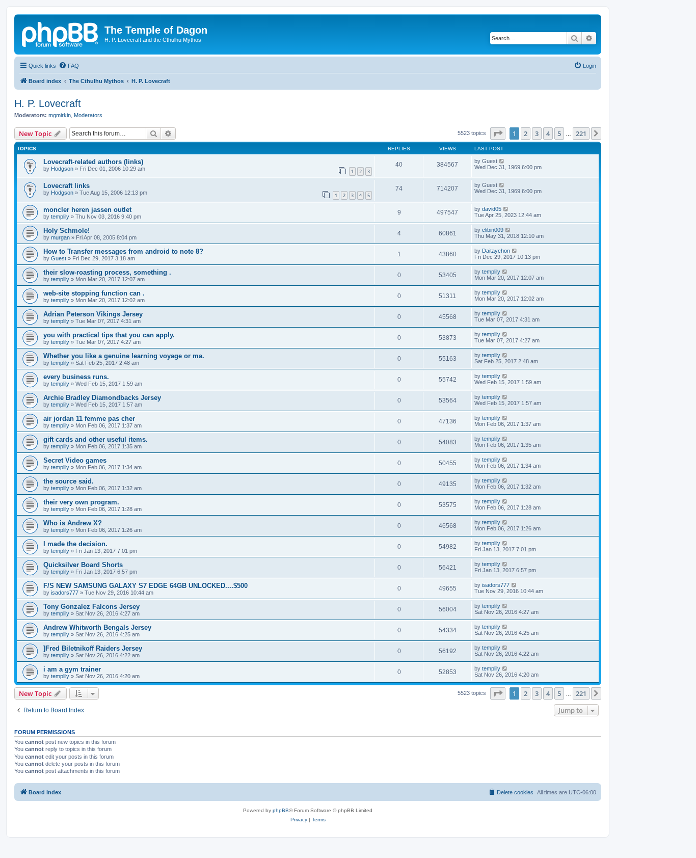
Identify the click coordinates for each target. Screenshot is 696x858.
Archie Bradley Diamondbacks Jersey (102, 397)
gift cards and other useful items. (95, 439)
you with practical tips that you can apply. (109, 335)
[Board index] (60, 33)
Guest (58, 258)
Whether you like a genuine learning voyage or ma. (123, 356)
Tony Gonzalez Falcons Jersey (91, 606)
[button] (497, 133)
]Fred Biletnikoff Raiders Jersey (92, 648)
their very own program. (81, 502)
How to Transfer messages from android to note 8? (123, 251)
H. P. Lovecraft (47, 103)
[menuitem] (69, 66)
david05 (491, 209)
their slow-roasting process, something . (107, 272)
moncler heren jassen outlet (87, 209)
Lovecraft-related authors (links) (93, 162)
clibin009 (492, 230)
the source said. (68, 481)
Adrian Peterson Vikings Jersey (93, 314)
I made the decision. (75, 544)
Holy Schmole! (66, 230)
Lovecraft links (66, 186)
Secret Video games (74, 460)
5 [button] (559, 133)
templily (60, 216)
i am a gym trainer (72, 669)
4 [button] (548, 133)
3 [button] (537, 133)
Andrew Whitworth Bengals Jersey (97, 627)
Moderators (88, 115)
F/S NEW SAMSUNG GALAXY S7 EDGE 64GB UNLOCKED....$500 (145, 585)
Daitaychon (496, 251)
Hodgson (62, 169)
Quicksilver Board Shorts (83, 565)
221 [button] (581, 133)
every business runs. (76, 377)
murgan (60, 237)
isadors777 (64, 592)
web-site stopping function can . (94, 293)
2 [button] (525, 133)
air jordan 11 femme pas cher (89, 418)
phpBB (281, 810)
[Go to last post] (502, 161)
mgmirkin (59, 115)
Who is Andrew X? (72, 523)
